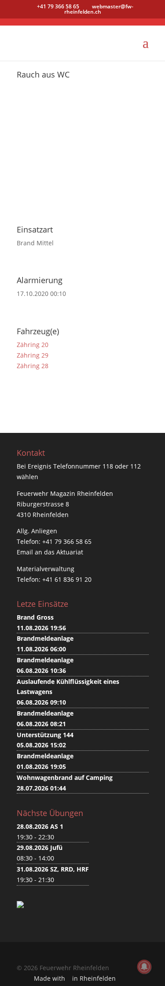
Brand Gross (35, 617)
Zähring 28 (32, 366)
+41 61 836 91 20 (67, 579)
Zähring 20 (32, 344)
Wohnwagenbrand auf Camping (65, 777)
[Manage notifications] (144, 967)
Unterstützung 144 (45, 735)
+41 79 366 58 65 (67, 541)
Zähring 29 (32, 355)
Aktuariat (69, 552)
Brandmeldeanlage (45, 638)
